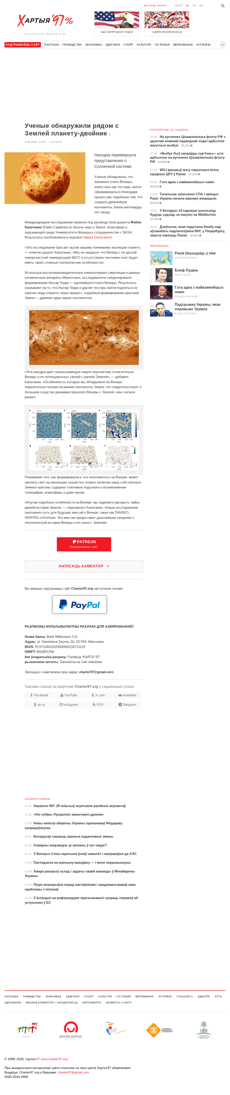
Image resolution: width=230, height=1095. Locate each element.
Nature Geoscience (97, 237)
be (188, 5)
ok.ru (41, 704)
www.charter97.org (54, 1059)
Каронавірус (92, 1002)
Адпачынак (12, 1002)
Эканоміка (93, 44)
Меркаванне (183, 44)
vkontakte (129, 695)
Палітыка (51, 44)
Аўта (218, 996)
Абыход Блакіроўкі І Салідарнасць (52, 1002)
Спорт (128, 44)
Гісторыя (162, 44)
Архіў (179, 5)
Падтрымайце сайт (84, 544)
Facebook (41, 695)
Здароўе (203, 996)
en (201, 5)
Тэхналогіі (184, 996)
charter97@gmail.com (73, 1072)
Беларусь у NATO (119, 1002)
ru (194, 5)
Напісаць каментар (84, 566)
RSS (100, 704)
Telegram (129, 704)
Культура (144, 44)
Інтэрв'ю (204, 44)
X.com (100, 695)
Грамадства (72, 44)
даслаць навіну (155, 5)
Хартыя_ (45, 21)
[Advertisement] (73, 85)
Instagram (70, 704)
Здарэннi (112, 44)
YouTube (70, 695)
